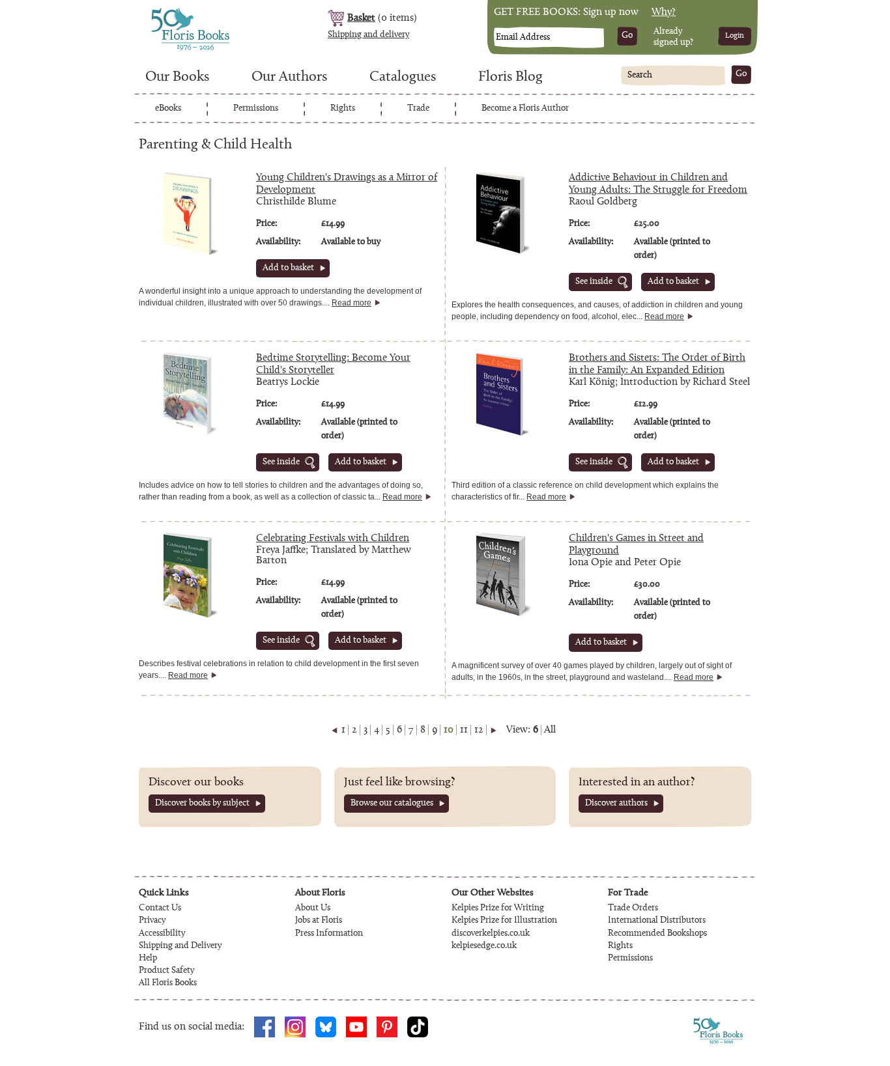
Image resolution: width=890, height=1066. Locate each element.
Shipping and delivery (368, 35)
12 (478, 730)
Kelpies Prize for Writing (498, 908)
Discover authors (616, 803)
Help (148, 958)
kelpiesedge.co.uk (484, 946)
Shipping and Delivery (180, 946)
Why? (664, 12)
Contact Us (160, 908)
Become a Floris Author (525, 108)
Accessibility (162, 933)
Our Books (177, 77)
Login (734, 36)
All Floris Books (168, 983)
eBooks (168, 108)
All (550, 730)
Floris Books (166, 12)
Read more (351, 302)
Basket (361, 18)
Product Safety (166, 970)
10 (448, 730)
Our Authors (289, 77)
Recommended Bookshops (657, 933)
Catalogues (402, 77)
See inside (593, 282)
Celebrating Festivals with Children (332, 538)
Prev (335, 730)
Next (493, 730)
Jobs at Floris (318, 920)
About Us (312, 908)
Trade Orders (633, 908)
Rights (342, 108)
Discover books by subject (202, 803)
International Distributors (657, 920)
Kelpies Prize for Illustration (504, 920)
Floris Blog (510, 77)
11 (464, 730)
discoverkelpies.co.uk (491, 933)
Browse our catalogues (392, 803)
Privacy (152, 920)
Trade (418, 108)
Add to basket (288, 268)
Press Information (329, 933)
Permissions (255, 108)
